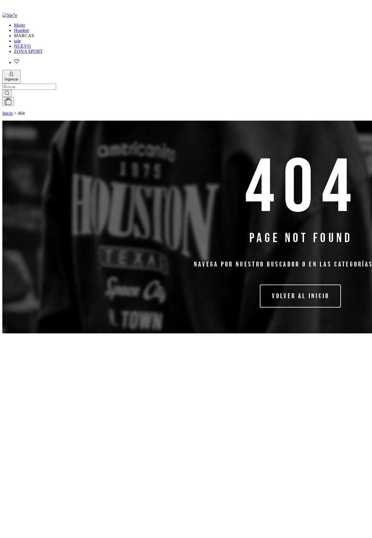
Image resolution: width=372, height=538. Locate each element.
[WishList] (192, 62)
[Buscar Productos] (7, 93)
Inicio (7, 113)
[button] (186, 5)
